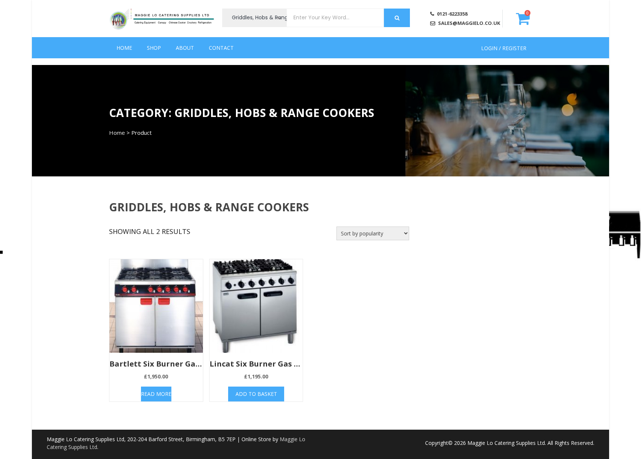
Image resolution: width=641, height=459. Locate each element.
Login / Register (503, 47)
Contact (221, 47)
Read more (156, 393)
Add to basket (256, 393)
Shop (154, 47)
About (185, 47)
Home (124, 47)
